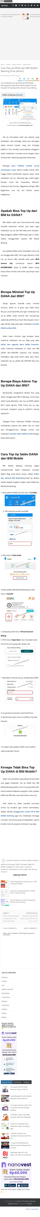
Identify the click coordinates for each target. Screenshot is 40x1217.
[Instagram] (22, 5)
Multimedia (5, 993)
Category (26, 1082)
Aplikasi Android (19, 860)
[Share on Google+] (28, 79)
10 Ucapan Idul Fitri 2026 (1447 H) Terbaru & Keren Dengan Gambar (21, 1107)
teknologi (23, 869)
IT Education (19, 867)
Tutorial (4, 872)
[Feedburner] (34, 5)
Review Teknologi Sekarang (26, 1201)
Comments (17, 1082)
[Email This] (33, 79)
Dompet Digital (27, 864)
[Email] (16, 5)
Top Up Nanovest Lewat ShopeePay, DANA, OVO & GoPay (22, 901)
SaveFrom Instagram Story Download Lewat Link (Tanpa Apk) (20, 1126)
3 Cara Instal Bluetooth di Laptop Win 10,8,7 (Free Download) (11, 918)
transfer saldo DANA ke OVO (21, 434)
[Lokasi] (13, 5)
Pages (5, 6)
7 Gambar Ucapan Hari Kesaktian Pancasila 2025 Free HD (20, 1135)
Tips (29, 869)
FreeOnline (5, 1005)
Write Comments (30, 928)
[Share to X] (24, 79)
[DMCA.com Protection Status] (6, 2)
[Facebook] (19, 5)
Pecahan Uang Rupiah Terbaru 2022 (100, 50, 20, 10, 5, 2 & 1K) (29, 918)
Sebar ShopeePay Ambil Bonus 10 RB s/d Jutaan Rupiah (23, 883)
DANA (15, 492)
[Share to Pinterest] (37, 79)
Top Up (34, 869)
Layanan (28, 867)
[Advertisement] (20, 39)
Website (4, 1001)
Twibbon (4, 1009)
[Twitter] (37, 5)
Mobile (4, 1017)
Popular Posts (7, 1082)
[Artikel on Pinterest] (31, 5)
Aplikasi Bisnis (33, 860)
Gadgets (10, 867)
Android (9, 860)
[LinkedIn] (25, 5)
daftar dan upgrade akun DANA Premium (20, 344)
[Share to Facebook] (20, 79)
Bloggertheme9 (13, 1204)
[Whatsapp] (28, 5)
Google (29, 1204)
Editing (4, 1013)
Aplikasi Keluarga (8, 864)
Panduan (4, 869)
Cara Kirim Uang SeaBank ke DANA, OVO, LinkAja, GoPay (22, 892)
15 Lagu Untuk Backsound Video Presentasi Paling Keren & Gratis (20, 1145)
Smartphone (14, 869)
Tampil (19, 95)
